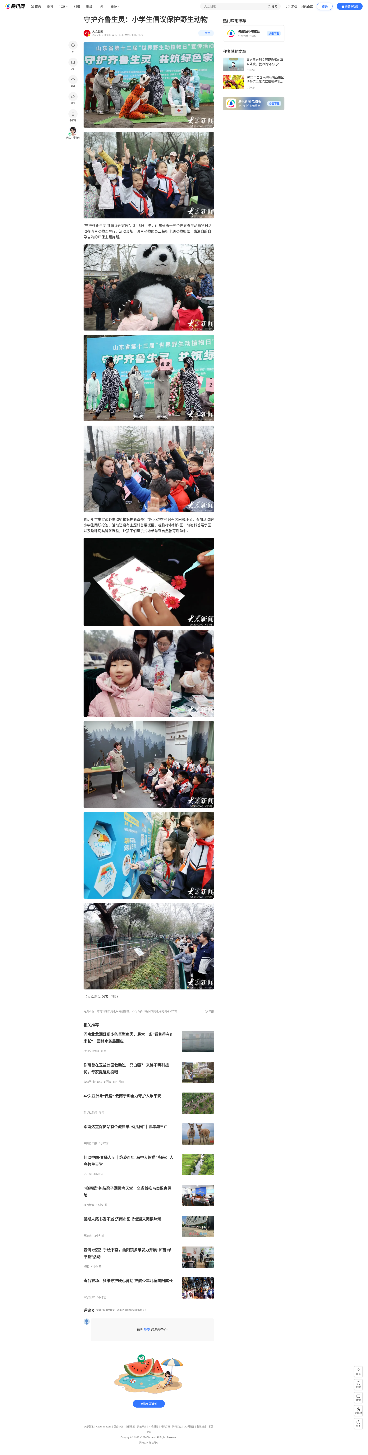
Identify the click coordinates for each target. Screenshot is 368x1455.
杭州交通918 (91, 1051)
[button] (274, 33)
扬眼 (86, 1266)
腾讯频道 (201, 1426)
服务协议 (118, 1426)
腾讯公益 (177, 1426)
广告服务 (153, 1426)
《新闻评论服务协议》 (135, 1310)
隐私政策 (130, 1426)
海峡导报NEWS (93, 1081)
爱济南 (88, 1235)
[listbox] (149, 1161)
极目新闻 (89, 1204)
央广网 (88, 1174)
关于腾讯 (89, 1426)
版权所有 (153, 1442)
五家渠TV (89, 1297)
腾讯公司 (144, 1442)
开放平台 (141, 1426)
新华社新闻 (90, 1112)
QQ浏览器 (189, 1426)
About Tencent (103, 1426)
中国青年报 (90, 1143)
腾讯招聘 (165, 1426)
